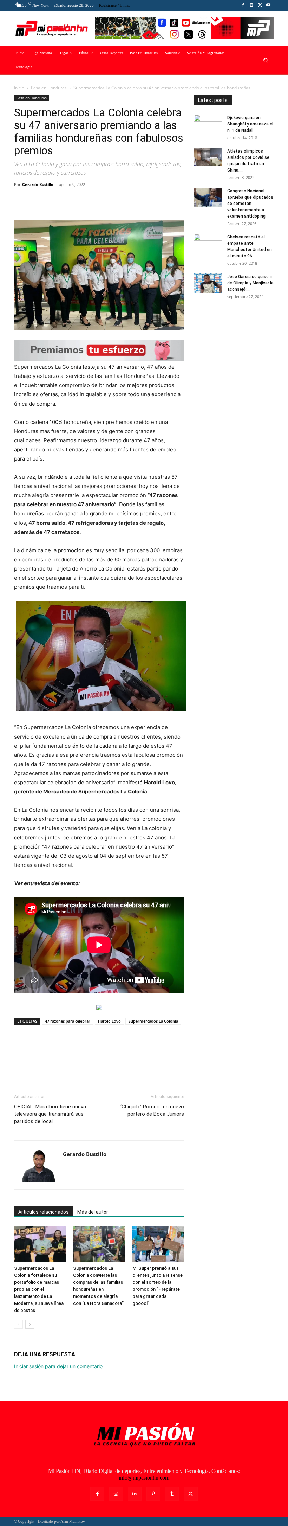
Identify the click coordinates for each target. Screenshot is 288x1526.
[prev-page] (18, 1324)
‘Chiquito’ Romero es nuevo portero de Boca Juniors (152, 1110)
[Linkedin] (135, 1494)
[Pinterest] (53, 200)
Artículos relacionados (43, 1212)
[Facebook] (243, 5)
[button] (266, 60)
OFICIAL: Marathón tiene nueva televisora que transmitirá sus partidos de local (50, 1114)
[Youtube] (268, 5)
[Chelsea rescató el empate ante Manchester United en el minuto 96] (208, 243)
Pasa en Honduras (49, 88)
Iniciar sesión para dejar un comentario (58, 1366)
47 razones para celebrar (67, 1021)
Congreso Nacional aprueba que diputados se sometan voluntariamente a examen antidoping (250, 203)
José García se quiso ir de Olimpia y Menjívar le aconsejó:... (250, 283)
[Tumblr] (172, 1494)
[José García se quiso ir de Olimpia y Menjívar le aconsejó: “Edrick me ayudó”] (208, 283)
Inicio (19, 88)
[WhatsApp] (70, 200)
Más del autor (92, 1212)
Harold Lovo (109, 1021)
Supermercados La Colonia (153, 1021)
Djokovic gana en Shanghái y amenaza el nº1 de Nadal (250, 124)
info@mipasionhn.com (144, 1478)
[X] (260, 5)
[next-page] (29, 1324)
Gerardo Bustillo (37, 184)
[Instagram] (251, 5)
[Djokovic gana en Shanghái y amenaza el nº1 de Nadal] (208, 124)
